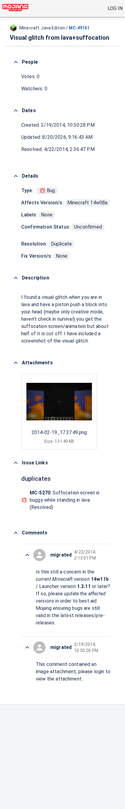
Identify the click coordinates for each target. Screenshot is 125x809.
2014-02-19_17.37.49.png (59, 432)
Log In (115, 8)
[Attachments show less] (16, 363)
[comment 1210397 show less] (27, 555)
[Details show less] (16, 176)
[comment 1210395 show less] (27, 647)
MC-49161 (79, 27)
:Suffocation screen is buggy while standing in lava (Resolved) (65, 500)
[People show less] (16, 62)
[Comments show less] (16, 533)
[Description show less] (16, 278)
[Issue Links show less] (16, 463)
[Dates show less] (16, 111)
